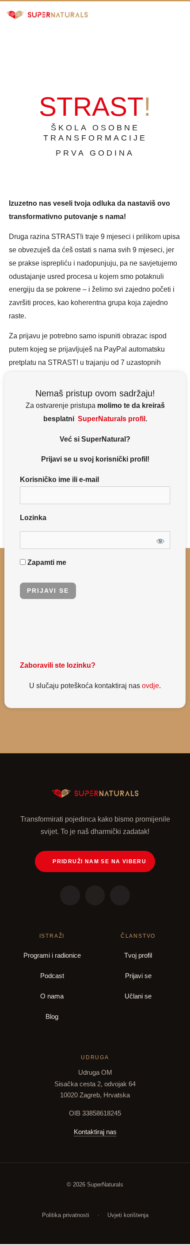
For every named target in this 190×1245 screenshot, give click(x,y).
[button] (178, 14)
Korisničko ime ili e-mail (59, 479)
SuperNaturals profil (110, 419)
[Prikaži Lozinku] (159, 540)
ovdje (150, 685)
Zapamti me (46, 562)
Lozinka (33, 517)
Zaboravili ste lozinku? (57, 665)
